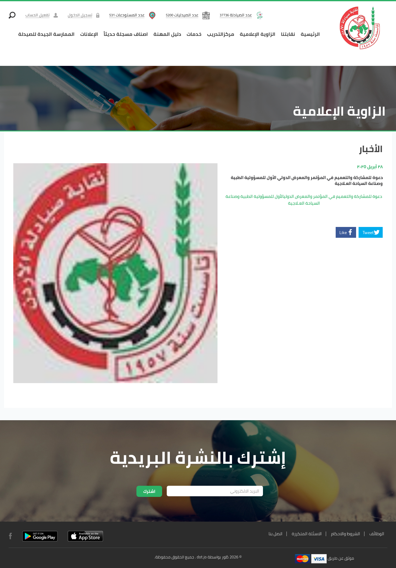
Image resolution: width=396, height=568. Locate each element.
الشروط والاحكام (345, 534)
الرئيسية (310, 34)
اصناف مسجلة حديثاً (126, 34)
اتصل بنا (275, 534)
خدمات (194, 34)
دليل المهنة (167, 34)
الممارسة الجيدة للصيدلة (46, 34)
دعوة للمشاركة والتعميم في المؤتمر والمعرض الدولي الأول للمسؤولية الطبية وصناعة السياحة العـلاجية (307, 180)
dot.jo (202, 557)
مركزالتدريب (220, 34)
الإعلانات (89, 34)
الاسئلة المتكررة (307, 534)
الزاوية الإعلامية (257, 34)
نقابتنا (288, 34)
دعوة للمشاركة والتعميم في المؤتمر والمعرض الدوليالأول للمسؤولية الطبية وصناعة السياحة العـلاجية (304, 199)
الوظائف (376, 534)
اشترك (149, 491)
